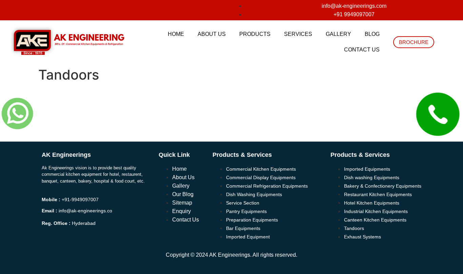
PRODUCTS (254, 34)
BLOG (372, 34)
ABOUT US (212, 34)
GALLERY (338, 34)
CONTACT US (362, 49)
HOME (176, 34)
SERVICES (298, 34)
